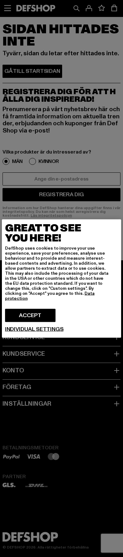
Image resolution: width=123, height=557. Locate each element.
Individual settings (34, 329)
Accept (30, 315)
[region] (61, 278)
